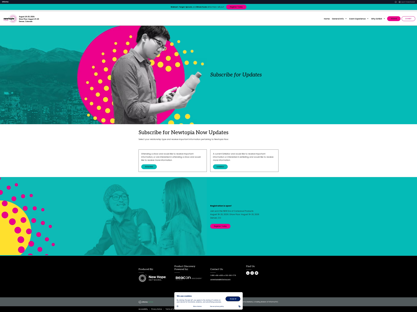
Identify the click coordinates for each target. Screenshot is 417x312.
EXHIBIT (408, 18)
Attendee (149, 166)
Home (327, 18)
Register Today (236, 7)
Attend (394, 18)
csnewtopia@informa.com (220, 279)
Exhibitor (220, 166)
